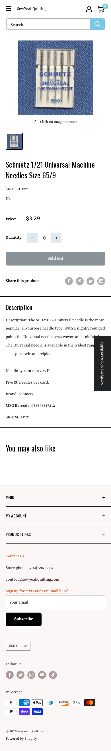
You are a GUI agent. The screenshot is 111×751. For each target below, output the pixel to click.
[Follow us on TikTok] (53, 675)
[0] (100, 9)
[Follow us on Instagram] (31, 675)
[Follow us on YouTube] (42, 675)
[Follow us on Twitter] (20, 675)
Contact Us (15, 556)
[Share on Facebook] (69, 281)
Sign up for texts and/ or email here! (37, 591)
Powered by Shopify (21, 739)
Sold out (55, 258)
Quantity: (14, 237)
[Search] (97, 24)
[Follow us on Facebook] (10, 675)
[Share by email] (101, 281)
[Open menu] (8, 8)
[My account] (89, 9)
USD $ (13, 646)
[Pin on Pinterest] (80, 281)
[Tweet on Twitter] (90, 281)
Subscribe (23, 619)
